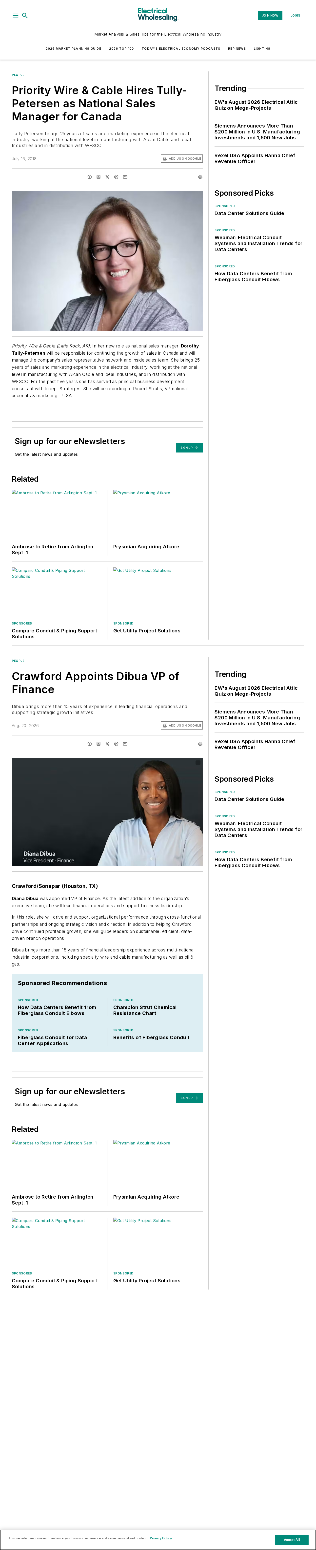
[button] (15, 15)
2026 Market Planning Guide (73, 48)
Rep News (237, 48)
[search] (25, 15)
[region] (158, 1540)
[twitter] (107, 176)
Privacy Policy (161, 1538)
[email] (125, 176)
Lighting (262, 48)
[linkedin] (98, 176)
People (18, 75)
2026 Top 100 (121, 48)
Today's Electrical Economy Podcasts (181, 48)
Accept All (292, 1540)
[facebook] (89, 176)
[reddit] (116, 176)
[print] (200, 176)
